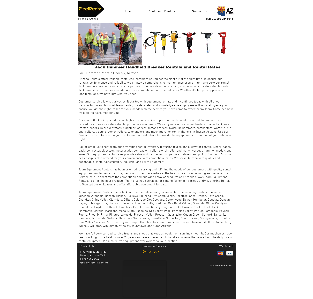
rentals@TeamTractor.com (94, 262)
